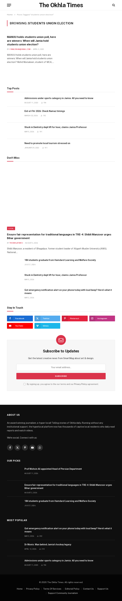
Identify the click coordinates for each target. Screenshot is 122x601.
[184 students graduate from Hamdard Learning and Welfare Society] (14, 263)
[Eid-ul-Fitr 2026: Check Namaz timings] (14, 114)
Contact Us (88, 589)
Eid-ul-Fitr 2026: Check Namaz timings (44, 111)
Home (20, 589)
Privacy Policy (80, 384)
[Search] (113, 5)
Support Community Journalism (63, 593)
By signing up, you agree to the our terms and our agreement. (62, 384)
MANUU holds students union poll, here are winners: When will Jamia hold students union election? (31, 40)
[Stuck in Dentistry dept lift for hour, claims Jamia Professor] (14, 130)
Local (11, 228)
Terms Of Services (52, 589)
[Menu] (9, 5)
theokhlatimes (16, 243)
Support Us (102, 589)
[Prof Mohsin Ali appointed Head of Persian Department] (14, 472)
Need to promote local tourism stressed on (47, 143)
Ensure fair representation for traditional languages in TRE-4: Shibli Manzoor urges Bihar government (59, 236)
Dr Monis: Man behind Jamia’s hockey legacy (47, 544)
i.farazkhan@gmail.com (19, 49)
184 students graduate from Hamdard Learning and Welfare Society (60, 260)
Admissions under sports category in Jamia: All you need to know (58, 98)
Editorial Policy (72, 589)
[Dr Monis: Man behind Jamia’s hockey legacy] (14, 548)
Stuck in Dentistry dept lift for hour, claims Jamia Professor (55, 127)
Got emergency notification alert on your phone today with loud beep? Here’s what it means (68, 291)
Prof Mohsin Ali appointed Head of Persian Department (53, 469)
